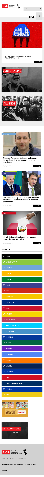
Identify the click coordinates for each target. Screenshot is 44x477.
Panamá (9, 366)
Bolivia (8, 279)
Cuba (7, 308)
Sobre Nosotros (7, 464)
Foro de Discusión (12, 325)
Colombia (9, 296)
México (8, 343)
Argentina (6, 134)
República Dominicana (14, 383)
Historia (4, 470)
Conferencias (18, 464)
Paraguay (9, 372)
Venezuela (10, 395)
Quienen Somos (6, 469)
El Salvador (10, 320)
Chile (7, 291)
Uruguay (9, 389)
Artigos (9, 273)
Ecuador (9, 314)
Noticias (9, 360)
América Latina (11, 262)
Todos (8, 256)
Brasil (4, 173)
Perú (4, 213)
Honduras (9, 337)
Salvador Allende (30, 464)
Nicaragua (10, 354)
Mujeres (9, 348)
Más (40, 62)
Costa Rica (10, 302)
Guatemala (10, 331)
